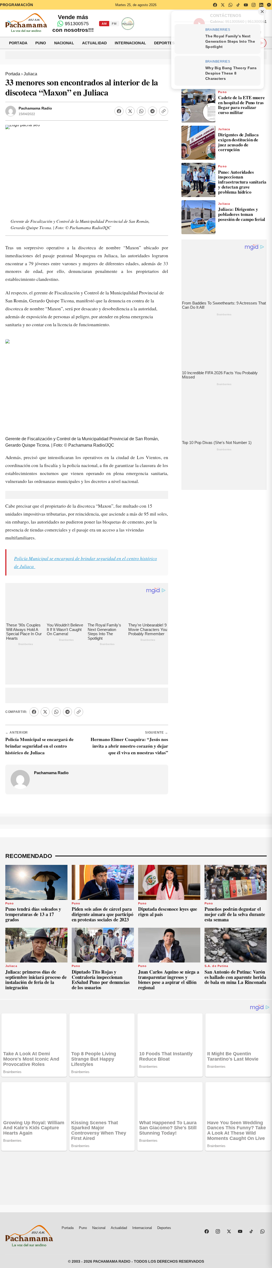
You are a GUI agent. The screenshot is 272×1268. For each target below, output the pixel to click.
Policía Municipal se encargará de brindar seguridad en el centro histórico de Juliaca (39, 715)
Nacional (64, 43)
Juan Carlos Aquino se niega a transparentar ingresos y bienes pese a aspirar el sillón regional (168, 949)
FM (114, 23)
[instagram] (253, 5)
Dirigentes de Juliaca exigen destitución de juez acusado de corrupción (238, 142)
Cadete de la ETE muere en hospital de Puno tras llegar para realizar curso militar (241, 105)
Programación (16, 5)
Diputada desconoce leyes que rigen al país (167, 881)
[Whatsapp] (141, 111)
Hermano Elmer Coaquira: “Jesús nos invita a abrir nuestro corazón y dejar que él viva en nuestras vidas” (129, 715)
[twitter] (222, 5)
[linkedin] (261, 5)
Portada (18, 43)
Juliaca (30, 74)
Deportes (164, 43)
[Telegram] (152, 111)
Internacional (130, 43)
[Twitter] (130, 111)
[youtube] (246, 5)
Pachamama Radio (35, 108)
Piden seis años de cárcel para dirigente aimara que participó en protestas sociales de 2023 (102, 883)
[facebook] (215, 5)
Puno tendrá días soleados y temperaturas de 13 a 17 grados (33, 883)
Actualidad (94, 43)
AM (104, 23)
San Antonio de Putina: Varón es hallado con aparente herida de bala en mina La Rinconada (235, 946)
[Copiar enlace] (163, 111)
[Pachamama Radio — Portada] (26, 22)
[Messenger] (269, 5)
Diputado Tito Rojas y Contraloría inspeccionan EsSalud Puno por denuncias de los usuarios (100, 949)
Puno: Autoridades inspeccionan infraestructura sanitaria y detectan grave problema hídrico (242, 182)
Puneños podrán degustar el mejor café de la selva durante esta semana (235, 883)
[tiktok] (238, 5)
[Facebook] (119, 111)
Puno (40, 43)
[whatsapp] (230, 5)
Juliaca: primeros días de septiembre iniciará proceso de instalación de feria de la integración (36, 949)
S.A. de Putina (216, 935)
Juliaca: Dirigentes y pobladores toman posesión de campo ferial (241, 214)
